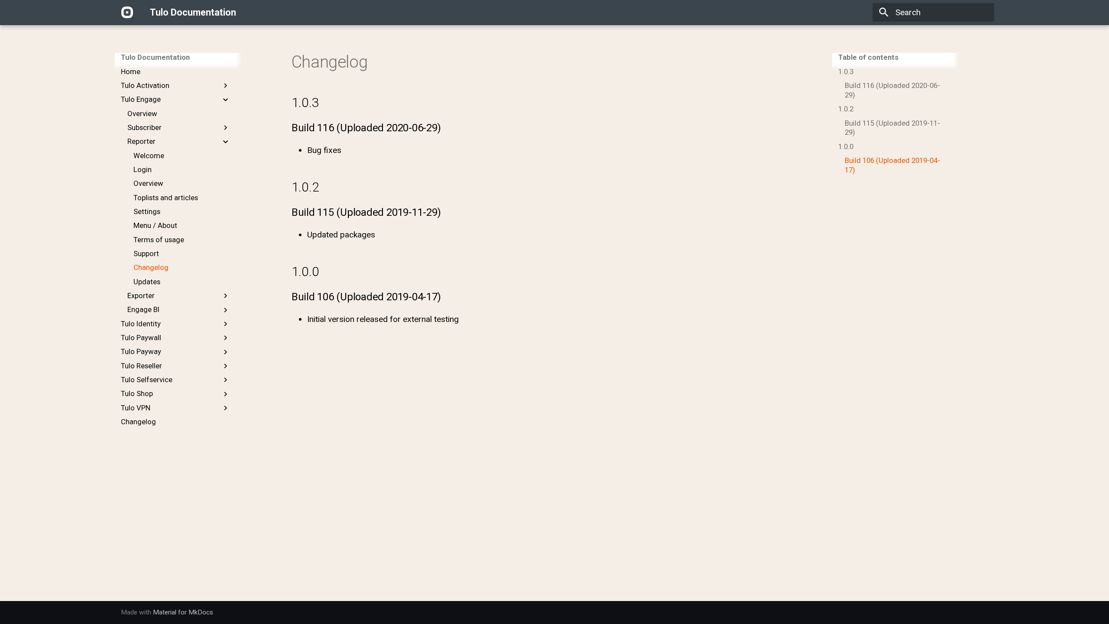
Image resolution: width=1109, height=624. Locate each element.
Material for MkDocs (183, 612)
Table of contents (868, 57)
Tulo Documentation (155, 57)
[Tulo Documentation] (127, 12)
